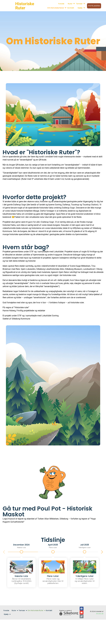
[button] (102, 552)
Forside (61, 4)
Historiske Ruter (24, 5)
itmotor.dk (99, 614)
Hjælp (80, 8)
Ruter (70, 4)
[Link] (82, 616)
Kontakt (70, 8)
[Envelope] (82, 612)
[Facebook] (82, 609)
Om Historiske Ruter (55, 8)
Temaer (79, 4)
